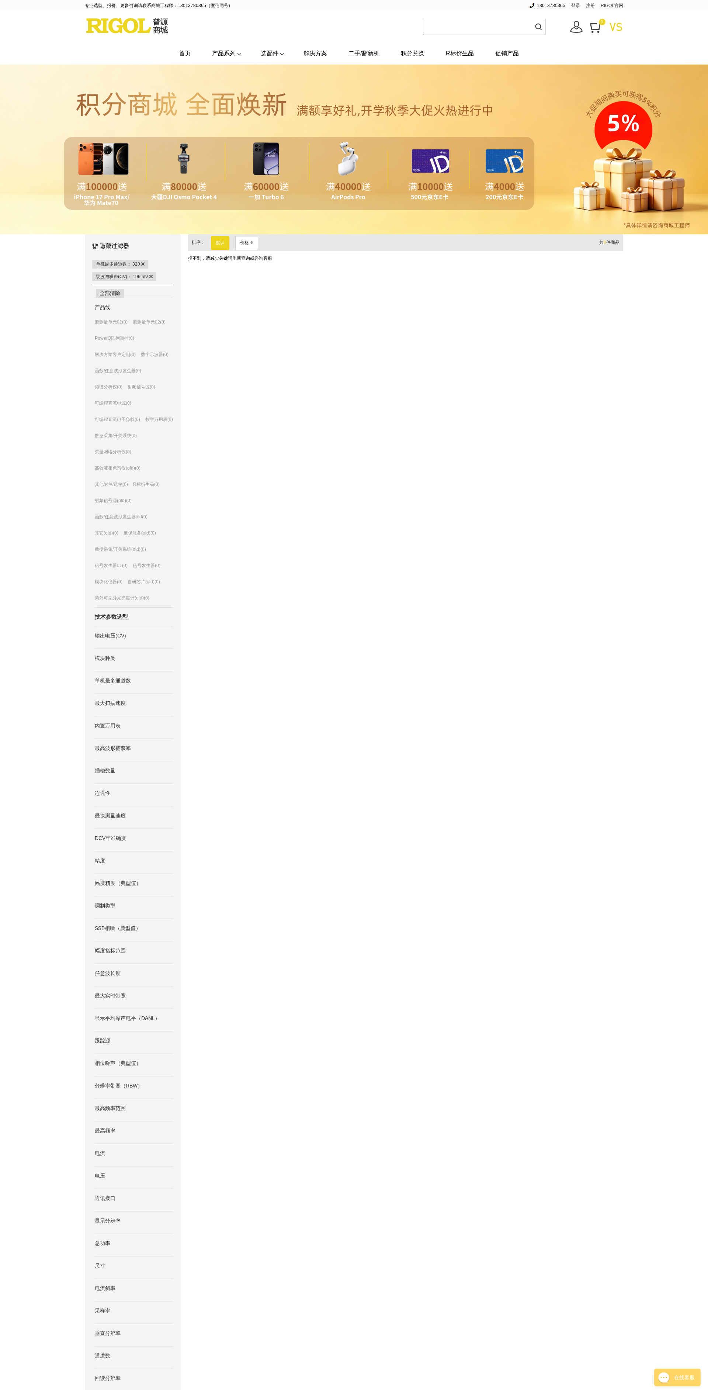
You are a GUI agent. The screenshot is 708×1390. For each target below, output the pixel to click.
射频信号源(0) (141, 387)
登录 (575, 5)
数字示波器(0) (155, 354)
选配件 (269, 53)
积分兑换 (412, 53)
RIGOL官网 (612, 5)
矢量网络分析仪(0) (113, 451)
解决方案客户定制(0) (115, 354)
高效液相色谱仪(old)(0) (117, 468)
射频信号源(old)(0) (113, 500)
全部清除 (110, 293)
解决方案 (315, 53)
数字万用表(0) (159, 419)
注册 (590, 5)
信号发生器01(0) (111, 565)
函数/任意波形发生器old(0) (121, 516)
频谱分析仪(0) (108, 387)
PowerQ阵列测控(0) (114, 338)
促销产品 (507, 53)
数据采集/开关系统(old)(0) (120, 549)
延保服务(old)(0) (140, 533)
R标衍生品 (460, 53)
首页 (185, 53)
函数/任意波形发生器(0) (118, 370)
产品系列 (224, 53)
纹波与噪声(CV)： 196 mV (122, 276)
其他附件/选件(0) (111, 484)
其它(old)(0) (106, 533)
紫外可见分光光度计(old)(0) (122, 598)
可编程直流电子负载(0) (117, 419)
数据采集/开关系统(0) (116, 435)
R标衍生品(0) (146, 484)
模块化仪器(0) (108, 581)
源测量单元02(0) (149, 322)
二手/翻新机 (363, 53)
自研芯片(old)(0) (144, 581)
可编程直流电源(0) (113, 403)
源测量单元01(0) (111, 322)
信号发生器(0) (146, 565)
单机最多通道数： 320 (118, 264)
